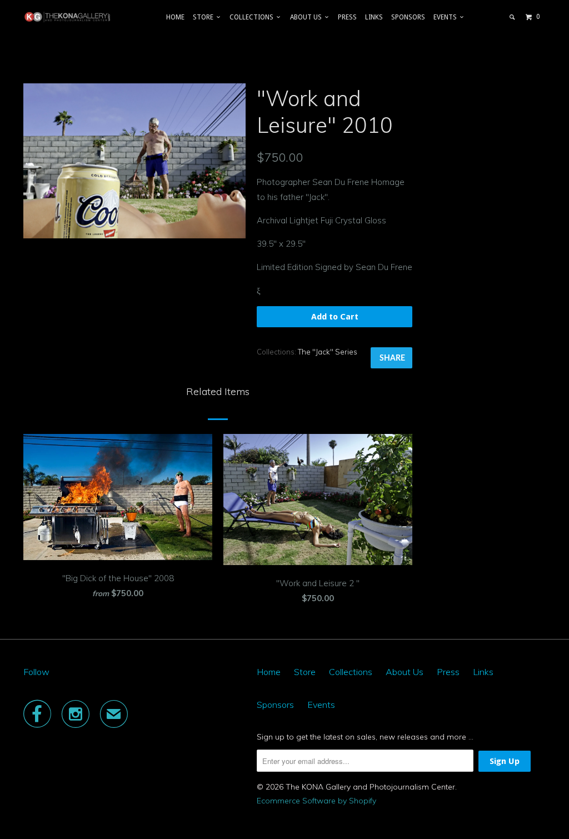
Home (175, 17)
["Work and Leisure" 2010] (134, 160)
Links (374, 17)
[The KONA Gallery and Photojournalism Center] (67, 17)
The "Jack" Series (327, 351)
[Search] (512, 17)
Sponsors (408, 17)
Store (205, 17)
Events (446, 17)
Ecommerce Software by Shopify (316, 801)
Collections (253, 17)
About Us (307, 17)
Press (347, 17)
